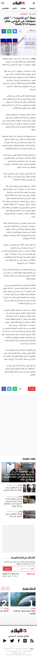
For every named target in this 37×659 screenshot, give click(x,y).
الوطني (23, 8)
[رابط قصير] (20, 31)
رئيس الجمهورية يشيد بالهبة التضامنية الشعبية (12, 488)
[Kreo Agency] (31, 649)
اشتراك (7, 568)
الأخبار (15, 8)
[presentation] (7, 588)
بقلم (30, 31)
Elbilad (18, 3)
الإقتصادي (5, 8)
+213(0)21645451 (13, 651)
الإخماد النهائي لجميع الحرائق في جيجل (14, 515)
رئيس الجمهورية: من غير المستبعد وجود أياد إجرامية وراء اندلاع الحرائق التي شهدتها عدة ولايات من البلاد (19, 475)
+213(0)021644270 (27, 651)
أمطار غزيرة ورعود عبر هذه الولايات (24, 612)
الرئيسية (32, 8)
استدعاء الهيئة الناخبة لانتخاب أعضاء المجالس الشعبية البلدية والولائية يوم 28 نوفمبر (13, 502)
